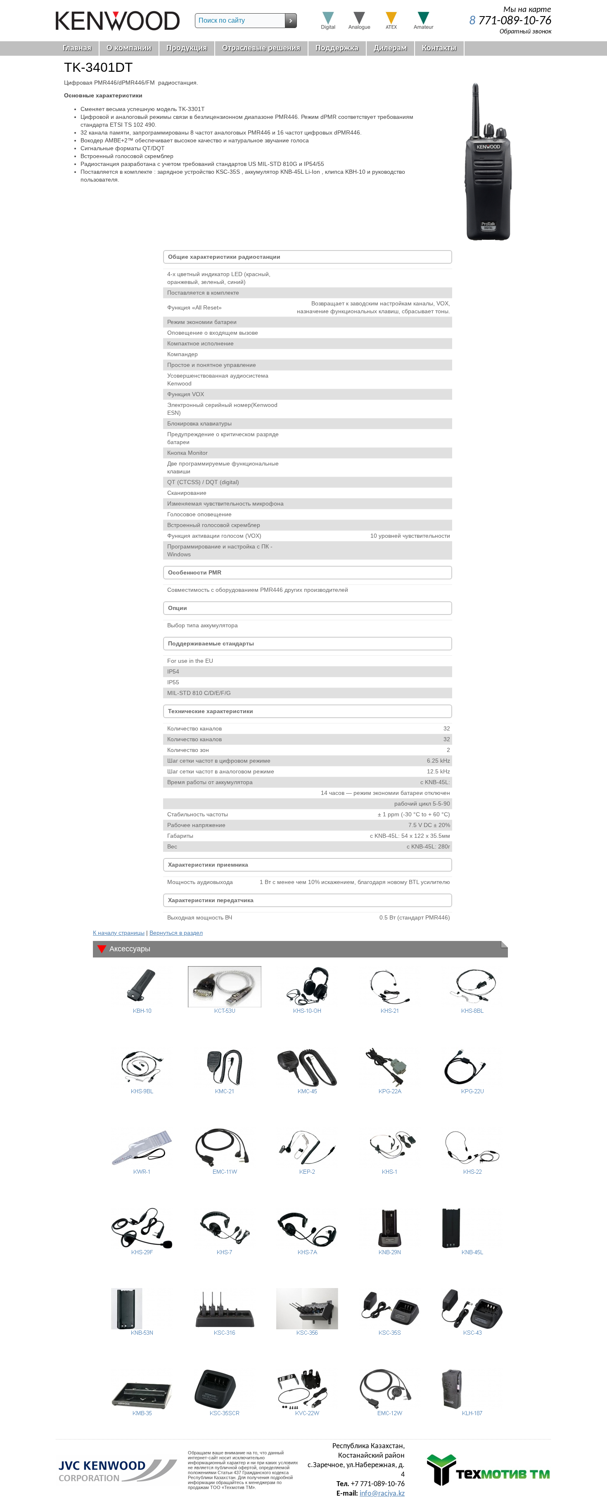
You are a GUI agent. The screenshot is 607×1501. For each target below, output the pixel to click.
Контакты (439, 48)
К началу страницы (119, 932)
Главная (77, 48)
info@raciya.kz (382, 1494)
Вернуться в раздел (176, 932)
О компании (129, 48)
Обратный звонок (525, 31)
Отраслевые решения (261, 48)
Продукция (186, 48)
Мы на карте (527, 10)
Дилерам (390, 48)
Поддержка (336, 48)
